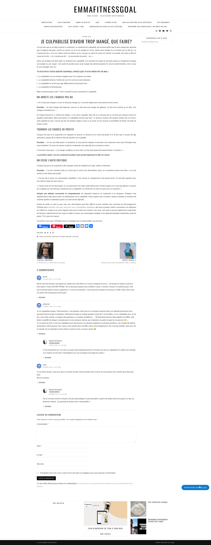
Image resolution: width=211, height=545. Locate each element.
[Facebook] (167, 31)
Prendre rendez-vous (191, 487)
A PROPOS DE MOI (111, 22)
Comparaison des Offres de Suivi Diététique (106, 26)
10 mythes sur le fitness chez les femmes (51, 261)
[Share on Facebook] (48, 232)
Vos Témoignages (163, 22)
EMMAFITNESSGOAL (105, 9)
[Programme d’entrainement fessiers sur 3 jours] (138, 526)
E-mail (40, 455)
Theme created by (164, 542)
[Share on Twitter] (51, 232)
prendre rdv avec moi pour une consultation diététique (71, 207)
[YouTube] (164, 31)
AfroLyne (46, 304)
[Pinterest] (160, 31)
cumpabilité (56, 236)
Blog (97, 22)
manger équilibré (66, 236)
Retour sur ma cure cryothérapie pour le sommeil (118, 261)
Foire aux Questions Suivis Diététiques (137, 22)
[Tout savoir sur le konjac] (138, 509)
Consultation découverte (53, 26)
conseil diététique (45, 236)
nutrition (75, 236)
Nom (39, 446)
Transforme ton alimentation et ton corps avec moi (147, 26)
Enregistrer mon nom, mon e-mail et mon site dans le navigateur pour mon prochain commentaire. (78, 473)
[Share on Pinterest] (53, 232)
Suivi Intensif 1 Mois (76, 26)
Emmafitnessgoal (55, 341)
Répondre (42, 297)
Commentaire (42, 424)
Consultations (46, 22)
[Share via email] (45, 232)
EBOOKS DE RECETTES (83, 22)
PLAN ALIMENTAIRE (64, 22)
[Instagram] (156, 31)
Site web (40, 464)
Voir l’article (105, 534)
